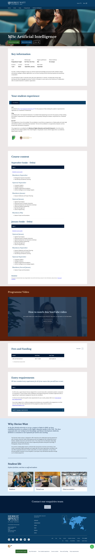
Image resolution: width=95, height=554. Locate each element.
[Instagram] (21, 539)
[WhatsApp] (29, 539)
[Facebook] (13, 539)
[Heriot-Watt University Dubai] (17, 3)
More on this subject (26, 42)
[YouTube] (25, 539)
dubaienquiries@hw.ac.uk (18, 405)
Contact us (47, 507)
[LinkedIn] (9, 539)
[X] (17, 539)
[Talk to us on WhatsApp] (92, 547)
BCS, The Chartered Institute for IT (26, 109)
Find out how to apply (14, 42)
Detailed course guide (17, 172)
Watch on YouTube (47, 321)
